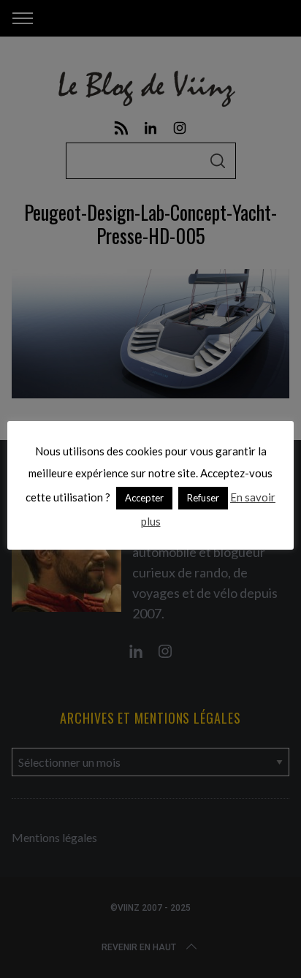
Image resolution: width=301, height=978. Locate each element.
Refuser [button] (203, 498)
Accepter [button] (144, 498)
